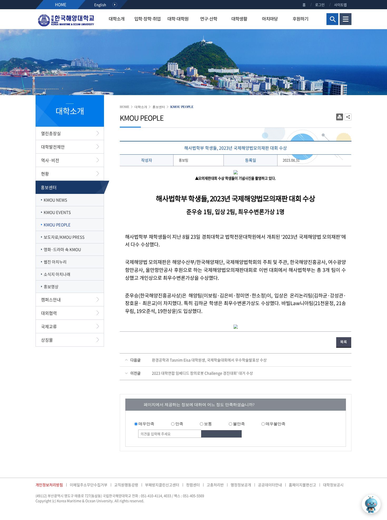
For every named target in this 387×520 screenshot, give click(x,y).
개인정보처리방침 (49, 484)
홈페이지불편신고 (302, 484)
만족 (179, 424)
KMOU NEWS (55, 200)
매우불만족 (275, 424)
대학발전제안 (53, 147)
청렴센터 (193, 484)
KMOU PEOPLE (57, 225)
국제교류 (49, 326)
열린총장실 (51, 133)
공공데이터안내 (270, 484)
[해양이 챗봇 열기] (371, 504)
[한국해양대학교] (66, 20)
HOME (60, 4)
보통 (208, 424)
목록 (343, 342)
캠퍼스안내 (51, 299)
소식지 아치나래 (57, 274)
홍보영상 (51, 287)
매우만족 (146, 424)
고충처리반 (215, 484)
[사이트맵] (345, 18)
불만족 (239, 424)
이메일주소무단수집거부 (88, 484)
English (100, 4)
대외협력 (49, 313)
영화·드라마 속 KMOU (62, 249)
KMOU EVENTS (57, 212)
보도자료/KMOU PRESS (64, 237)
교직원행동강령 (126, 484)
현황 (45, 173)
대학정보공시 (333, 484)
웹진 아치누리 (55, 262)
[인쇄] (339, 117)
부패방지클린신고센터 (162, 484)
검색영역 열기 (332, 19)
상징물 (47, 340)
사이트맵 (340, 4)
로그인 (320, 4)
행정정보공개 (241, 484)
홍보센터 (49, 187)
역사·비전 (50, 160)
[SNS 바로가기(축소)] (348, 117)
